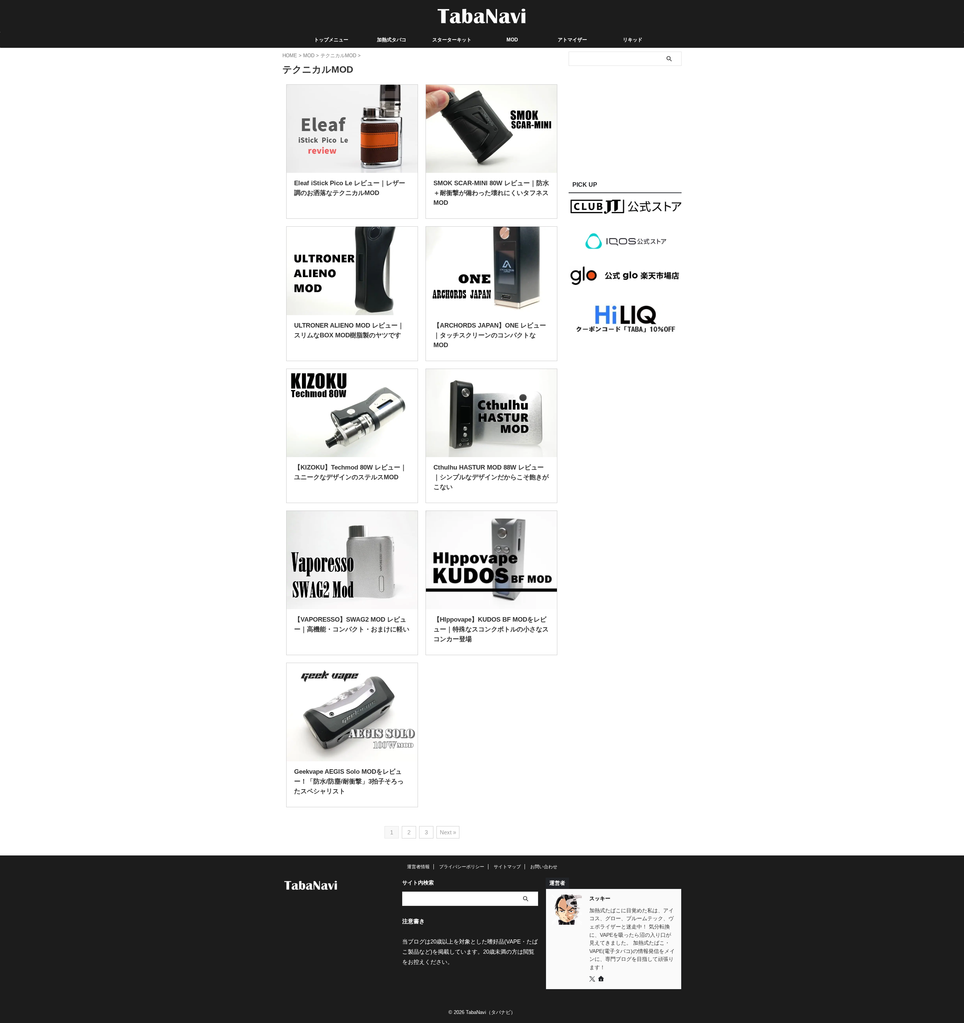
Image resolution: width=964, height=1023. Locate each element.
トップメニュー (331, 40)
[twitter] (592, 979)
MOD (512, 40)
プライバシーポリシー (461, 866)
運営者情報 (418, 866)
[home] (602, 979)
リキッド (632, 40)
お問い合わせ (543, 866)
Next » (448, 832)
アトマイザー (572, 40)
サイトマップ (507, 866)
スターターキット (451, 40)
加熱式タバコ (391, 40)
